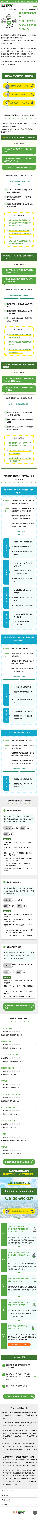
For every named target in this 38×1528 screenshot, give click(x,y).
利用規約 (5, 1495)
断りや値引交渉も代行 (20, 94)
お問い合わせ (6, 1500)
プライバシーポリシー (9, 1491)
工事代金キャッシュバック (20, 103)
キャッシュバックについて (18, 1344)
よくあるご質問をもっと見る (15, 1396)
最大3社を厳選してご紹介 (20, 86)
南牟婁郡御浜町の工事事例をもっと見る (18, 1006)
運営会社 (5, 1504)
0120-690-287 (21, 1198)
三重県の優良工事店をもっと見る (17, 1162)
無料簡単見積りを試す (20, 1211)
